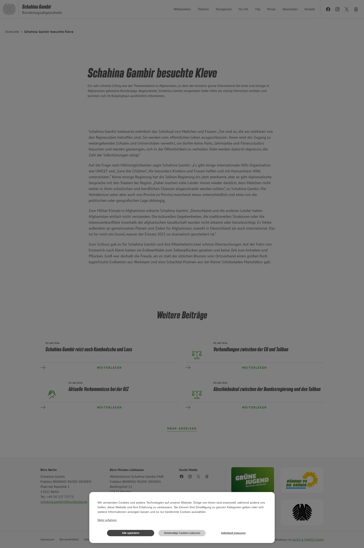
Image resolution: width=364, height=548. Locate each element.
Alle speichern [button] (130, 533)
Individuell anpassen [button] (233, 533)
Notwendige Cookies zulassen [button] (182, 533)
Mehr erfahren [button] (107, 520)
